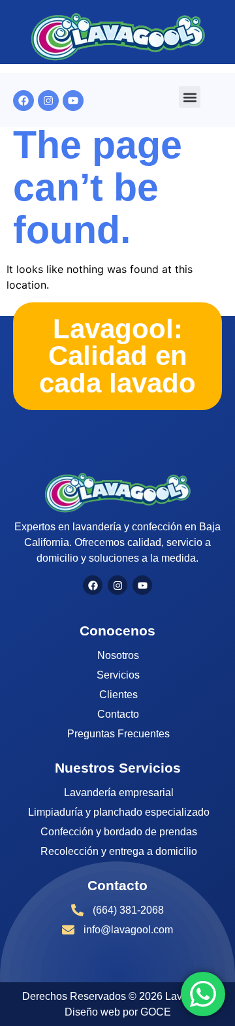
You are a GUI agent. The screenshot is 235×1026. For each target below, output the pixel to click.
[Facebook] (23, 100)
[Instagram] (48, 100)
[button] (189, 97)
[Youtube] (73, 100)
